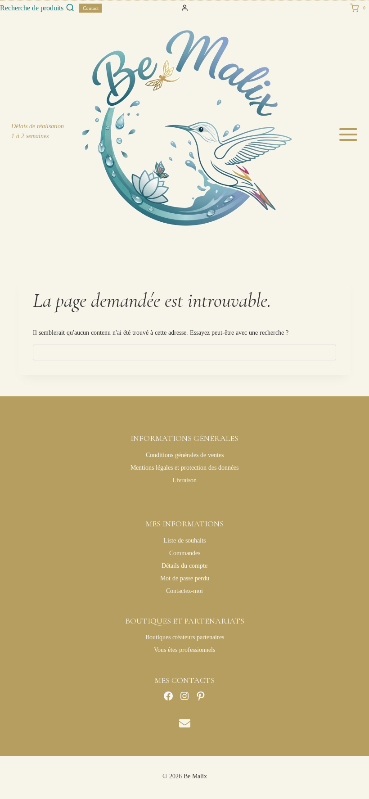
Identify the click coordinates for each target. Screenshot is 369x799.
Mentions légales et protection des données (184, 467)
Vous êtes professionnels (184, 649)
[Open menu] (351, 134)
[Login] (185, 8)
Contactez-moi (184, 591)
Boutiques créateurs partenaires (184, 637)
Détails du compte (184, 565)
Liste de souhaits (184, 540)
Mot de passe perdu (184, 578)
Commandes (184, 553)
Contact (91, 8)
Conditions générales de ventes (185, 455)
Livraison (184, 480)
